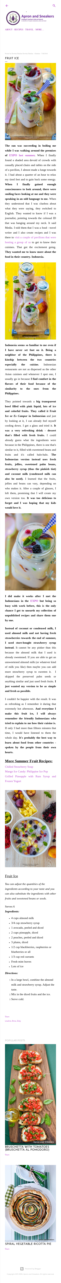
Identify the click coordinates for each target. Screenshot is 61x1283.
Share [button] (7, 1016)
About (9, 29)
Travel (29, 29)
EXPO (35, 600)
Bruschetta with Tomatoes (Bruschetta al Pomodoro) (27, 1148)
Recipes (18, 29)
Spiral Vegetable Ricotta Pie (28, 1244)
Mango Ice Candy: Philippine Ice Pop (27, 771)
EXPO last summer (22, 155)
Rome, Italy (16, 1021)
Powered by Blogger (33, 1269)
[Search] (54, 5)
